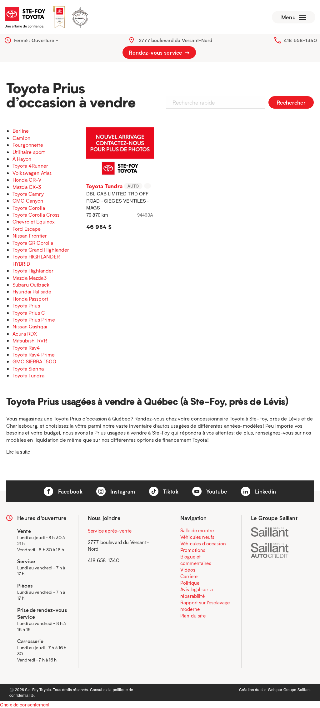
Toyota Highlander (33, 270)
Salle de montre (197, 530)
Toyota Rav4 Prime (33, 354)
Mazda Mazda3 (29, 277)
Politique (189, 583)
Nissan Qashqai (29, 326)
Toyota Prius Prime (33, 319)
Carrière (189, 576)
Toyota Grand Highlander (40, 249)
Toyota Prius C (28, 312)
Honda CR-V (27, 179)
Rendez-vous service (156, 52)
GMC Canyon (27, 200)
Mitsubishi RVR (29, 340)
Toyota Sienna (28, 368)
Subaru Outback (30, 284)
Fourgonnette (27, 144)
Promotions (193, 550)
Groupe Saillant (297, 689)
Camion (21, 138)
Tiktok (170, 491)
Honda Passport (30, 298)
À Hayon (21, 158)
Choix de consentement (24, 704)
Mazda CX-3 (26, 187)
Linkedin (264, 491)
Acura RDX (24, 333)
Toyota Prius (26, 305)
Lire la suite (18, 451)
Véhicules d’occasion (203, 543)
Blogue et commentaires (195, 559)
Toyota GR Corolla (32, 242)
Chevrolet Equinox (33, 221)
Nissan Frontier (29, 235)
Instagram (122, 491)
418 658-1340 (300, 40)
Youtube (216, 491)
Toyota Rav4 (26, 347)
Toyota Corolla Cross (35, 214)
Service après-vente (110, 531)
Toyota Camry (28, 193)
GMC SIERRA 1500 (34, 361)
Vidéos (187, 570)
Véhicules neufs (197, 537)
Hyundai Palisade (31, 291)
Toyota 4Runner (30, 165)
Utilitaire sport (28, 152)
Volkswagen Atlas (32, 173)
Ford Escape (26, 228)
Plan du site (193, 615)
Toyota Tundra (28, 375)
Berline (20, 130)
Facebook (69, 491)
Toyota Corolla (28, 207)
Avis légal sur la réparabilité (196, 592)
